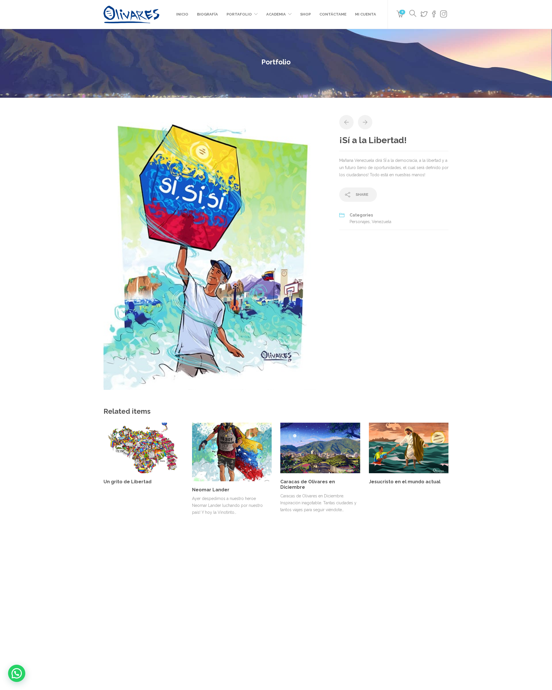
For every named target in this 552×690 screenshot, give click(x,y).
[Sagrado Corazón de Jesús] (292, 617)
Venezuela (381, 221)
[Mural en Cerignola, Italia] (379, 588)
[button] (16, 673)
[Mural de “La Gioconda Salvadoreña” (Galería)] (321, 617)
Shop (305, 14)
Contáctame (332, 14)
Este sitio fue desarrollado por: (276, 666)
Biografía (207, 14)
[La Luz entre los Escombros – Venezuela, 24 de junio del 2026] (292, 588)
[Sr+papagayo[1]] (217, 252)
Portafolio (239, 14)
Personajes (360, 221)
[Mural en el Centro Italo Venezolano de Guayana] (321, 588)
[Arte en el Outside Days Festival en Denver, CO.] (350, 588)
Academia (276, 14)
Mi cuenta (365, 14)
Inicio (182, 14)
